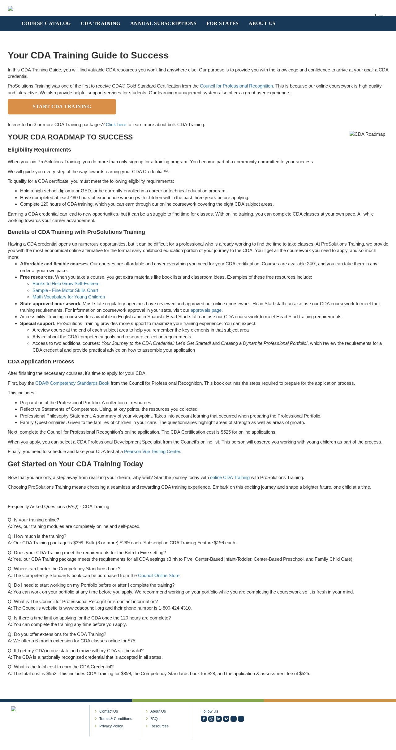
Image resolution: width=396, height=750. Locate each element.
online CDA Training (230, 477)
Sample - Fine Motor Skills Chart (65, 290)
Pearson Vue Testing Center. (152, 451)
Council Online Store (158, 575)
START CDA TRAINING (62, 106)
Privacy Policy (111, 726)
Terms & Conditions (115, 719)
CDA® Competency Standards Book (72, 383)
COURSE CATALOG (46, 23)
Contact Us (108, 711)
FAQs (154, 719)
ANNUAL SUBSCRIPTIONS (163, 23)
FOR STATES (223, 23)
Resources (159, 726)
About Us (158, 711)
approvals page (206, 310)
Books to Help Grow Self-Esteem (66, 283)
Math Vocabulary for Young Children (68, 296)
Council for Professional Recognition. (237, 85)
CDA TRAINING (100, 23)
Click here (116, 124)
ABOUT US (262, 23)
